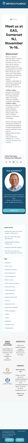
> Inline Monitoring (9, 287)
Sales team (20, 345)
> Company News (9, 324)
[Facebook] (6, 162)
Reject (20, 440)
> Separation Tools (9, 304)
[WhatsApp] (17, 162)
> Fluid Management (10, 276)
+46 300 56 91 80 (16, 200)
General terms (20, 353)
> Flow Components (10, 273)
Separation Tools (7, 353)
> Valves (6, 318)
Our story (20, 355)
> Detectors (7, 263)
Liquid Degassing (8, 349)
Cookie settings (21, 431)
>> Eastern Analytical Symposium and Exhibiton (13, 140)
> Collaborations (8, 328)
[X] (10, 162)
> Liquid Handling (9, 294)
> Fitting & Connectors (10, 269)
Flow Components (7, 359)
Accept (9, 440)
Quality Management (20, 350)
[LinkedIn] (13, 162)
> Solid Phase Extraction (11, 307)
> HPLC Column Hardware (11, 283)
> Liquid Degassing (9, 290)
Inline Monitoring (7, 351)
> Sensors (7, 300)
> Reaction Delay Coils (10, 297)
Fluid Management (7, 355)
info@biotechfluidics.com (16, 202)
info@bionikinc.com (20, 390)
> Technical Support (9, 311)
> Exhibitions (7, 321)
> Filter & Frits (8, 266)
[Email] (20, 162)
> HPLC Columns (9, 280)
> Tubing (6, 314)
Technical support (20, 347)
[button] (14, 210)
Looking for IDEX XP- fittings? (13, 247)
